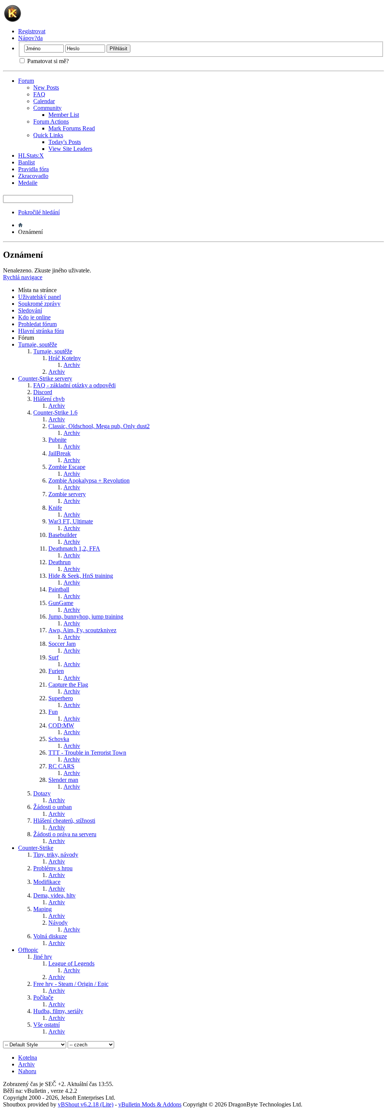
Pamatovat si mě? (47, 61)
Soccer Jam (62, 644)
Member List (63, 114)
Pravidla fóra (33, 169)
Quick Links (48, 135)
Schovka (58, 739)
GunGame (60, 603)
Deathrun (59, 562)
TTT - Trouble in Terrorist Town (87, 752)
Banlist (26, 162)
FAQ (39, 94)
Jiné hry (42, 956)
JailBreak (59, 453)
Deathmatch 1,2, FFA (74, 548)
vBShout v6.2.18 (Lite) (85, 1104)
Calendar (44, 101)
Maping (42, 909)
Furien (56, 671)
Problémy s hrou (53, 868)
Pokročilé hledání (39, 212)
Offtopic (28, 950)
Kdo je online (34, 317)
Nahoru (27, 1071)
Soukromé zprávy (39, 303)
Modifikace (46, 882)
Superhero (60, 698)
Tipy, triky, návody (55, 854)
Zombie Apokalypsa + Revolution (89, 480)
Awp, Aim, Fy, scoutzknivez (82, 630)
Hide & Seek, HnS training (80, 576)
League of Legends (71, 963)
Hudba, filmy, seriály (58, 1011)
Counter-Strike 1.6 (55, 412)
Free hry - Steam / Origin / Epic (70, 984)
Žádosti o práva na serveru (64, 834)
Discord (42, 392)
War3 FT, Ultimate (70, 521)
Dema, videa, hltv (54, 895)
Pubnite (57, 439)
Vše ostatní (46, 1024)
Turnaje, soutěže (37, 344)
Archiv (71, 365)
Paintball (58, 589)
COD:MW (61, 725)
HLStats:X (31, 155)
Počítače (43, 997)
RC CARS (61, 766)
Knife (55, 507)
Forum (26, 80)
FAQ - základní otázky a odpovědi (74, 385)
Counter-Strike (35, 848)
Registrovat (31, 31)
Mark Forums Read (71, 128)
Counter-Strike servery (45, 378)
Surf (53, 657)
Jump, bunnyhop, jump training (85, 616)
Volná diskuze (50, 936)
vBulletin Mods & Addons (149, 1104)
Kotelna (27, 1057)
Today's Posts (64, 142)
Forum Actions (51, 121)
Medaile (27, 182)
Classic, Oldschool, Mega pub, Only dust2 (99, 426)
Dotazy (42, 793)
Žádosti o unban (52, 807)
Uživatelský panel (39, 297)
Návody (58, 922)
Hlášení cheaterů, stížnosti (64, 820)
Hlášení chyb (49, 399)
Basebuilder (62, 535)
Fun (53, 712)
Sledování (30, 310)
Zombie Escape (66, 467)
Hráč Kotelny (64, 358)
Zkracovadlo (33, 176)
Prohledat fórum (37, 324)
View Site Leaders (70, 148)
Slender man (63, 780)
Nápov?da (30, 38)
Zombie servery (67, 494)
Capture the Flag (68, 684)
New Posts (46, 87)
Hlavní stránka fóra (41, 331)
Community (47, 108)
